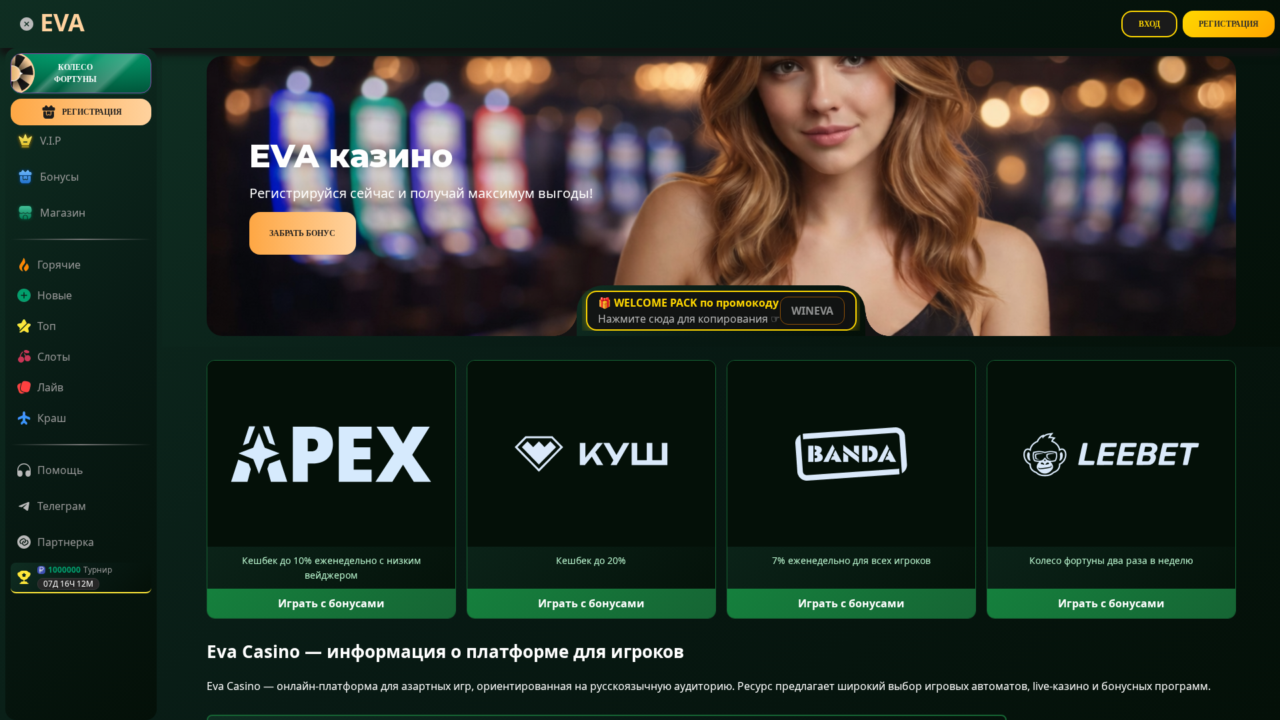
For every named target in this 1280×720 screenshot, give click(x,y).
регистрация (92, 112)
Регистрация (1229, 24)
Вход (1149, 24)
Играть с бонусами (331, 603)
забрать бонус (302, 233)
